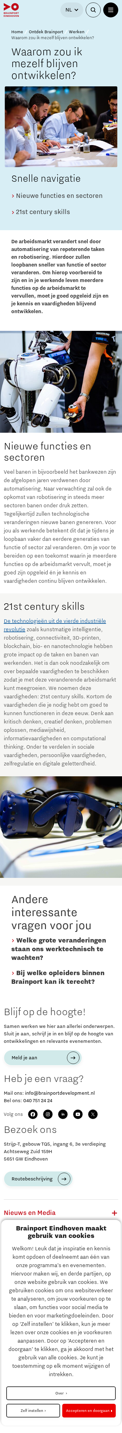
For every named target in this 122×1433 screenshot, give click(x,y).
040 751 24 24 (37, 1100)
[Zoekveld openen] (93, 9)
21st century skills (42, 212)
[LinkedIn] (63, 1114)
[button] (114, 1213)
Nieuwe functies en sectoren (58, 196)
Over (59, 1393)
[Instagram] (48, 1114)
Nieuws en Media (30, 1213)
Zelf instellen (32, 1410)
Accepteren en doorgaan (87, 1410)
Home (17, 32)
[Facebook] (33, 1114)
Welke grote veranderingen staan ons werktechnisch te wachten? (58, 949)
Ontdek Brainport (46, 32)
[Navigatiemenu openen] (110, 9)
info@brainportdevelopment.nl (60, 1093)
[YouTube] (78, 1114)
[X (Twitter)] (93, 1114)
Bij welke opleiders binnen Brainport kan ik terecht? (57, 978)
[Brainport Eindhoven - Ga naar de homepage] (11, 10)
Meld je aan (24, 1058)
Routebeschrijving (32, 1179)
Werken (76, 32)
